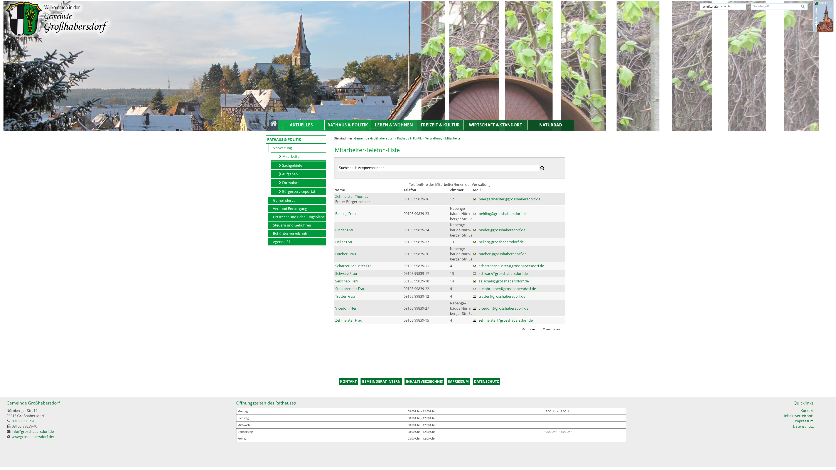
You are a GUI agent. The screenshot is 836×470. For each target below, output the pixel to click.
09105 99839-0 (23, 421)
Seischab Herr (346, 281)
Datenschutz (803, 426)
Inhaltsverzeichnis (799, 415)
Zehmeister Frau (348, 320)
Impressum (804, 421)
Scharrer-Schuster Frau (354, 266)
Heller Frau (344, 242)
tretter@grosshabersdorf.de (502, 296)
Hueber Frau (345, 254)
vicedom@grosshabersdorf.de (503, 308)
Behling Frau (345, 213)
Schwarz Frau (346, 273)
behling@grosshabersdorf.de (503, 213)
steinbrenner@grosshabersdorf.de (507, 288)
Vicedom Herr (346, 308)
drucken (531, 329)
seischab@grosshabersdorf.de (504, 281)
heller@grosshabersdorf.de (501, 242)
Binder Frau (344, 230)
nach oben (553, 329)
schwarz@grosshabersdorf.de (503, 273)
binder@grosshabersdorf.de (502, 230)
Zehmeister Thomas (351, 196)
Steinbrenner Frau (350, 288)
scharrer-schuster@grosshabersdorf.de (511, 266)
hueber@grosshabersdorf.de (502, 254)
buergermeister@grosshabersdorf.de (509, 199)
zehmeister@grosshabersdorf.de (506, 320)
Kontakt (807, 410)
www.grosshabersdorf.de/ (33, 436)
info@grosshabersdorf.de (33, 431)
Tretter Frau (345, 296)
